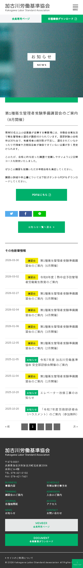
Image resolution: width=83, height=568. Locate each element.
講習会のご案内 (14, 494)
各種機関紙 (11, 504)
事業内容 (10, 485)
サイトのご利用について (20, 558)
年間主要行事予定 (57, 485)
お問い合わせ (54, 513)
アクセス (52, 504)
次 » (75, 426)
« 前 (7, 426)
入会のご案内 (54, 494)
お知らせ (10, 513)
